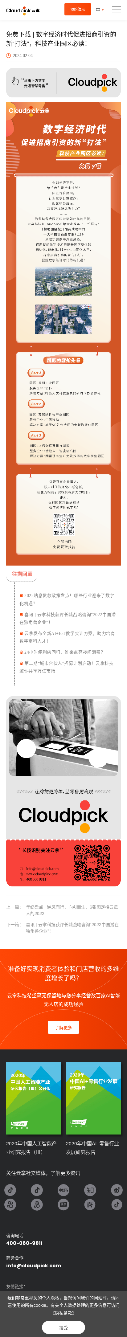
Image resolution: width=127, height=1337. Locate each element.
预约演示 (77, 9)
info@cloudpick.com (33, 1265)
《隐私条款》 (63, 1313)
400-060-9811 (24, 1243)
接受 (63, 1327)
